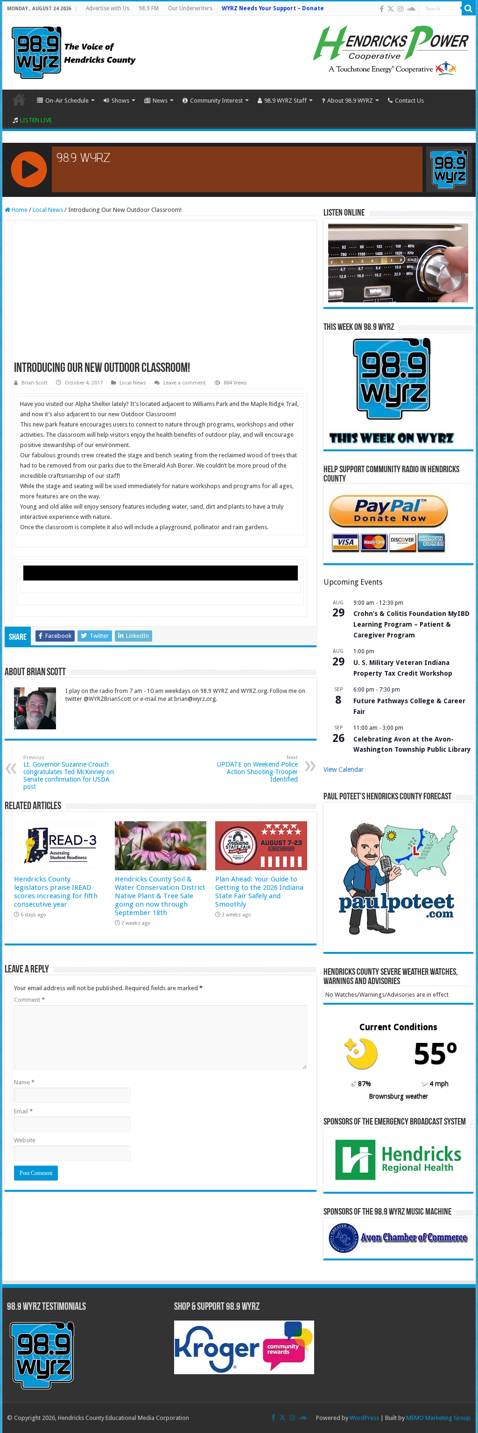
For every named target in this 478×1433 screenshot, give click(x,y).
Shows (120, 100)
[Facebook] (382, 8)
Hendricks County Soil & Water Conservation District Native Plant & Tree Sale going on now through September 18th (160, 896)
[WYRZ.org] (73, 51)
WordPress (364, 1417)
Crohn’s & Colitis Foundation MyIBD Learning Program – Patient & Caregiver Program (411, 624)
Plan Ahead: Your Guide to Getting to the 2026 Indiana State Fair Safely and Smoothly (259, 892)
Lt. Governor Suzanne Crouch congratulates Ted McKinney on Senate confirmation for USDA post (68, 772)
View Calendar (343, 769)
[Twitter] (391, 8)
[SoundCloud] (411, 8)
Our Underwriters (190, 8)
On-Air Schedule (67, 100)
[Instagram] (400, 8)
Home (19, 99)
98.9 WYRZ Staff (285, 100)
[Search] (469, 8)
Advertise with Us (107, 8)
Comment (29, 999)
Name (24, 1082)
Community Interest (216, 100)
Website (24, 1140)
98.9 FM (149, 8)
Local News (48, 209)
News (160, 100)
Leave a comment (184, 383)
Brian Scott (34, 383)
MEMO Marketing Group (438, 1417)
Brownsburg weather (398, 1096)
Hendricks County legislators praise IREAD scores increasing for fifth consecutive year (56, 892)
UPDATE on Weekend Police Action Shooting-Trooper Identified (257, 769)
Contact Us (409, 100)
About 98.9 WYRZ (350, 100)
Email (23, 1111)
